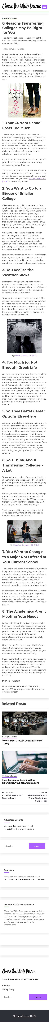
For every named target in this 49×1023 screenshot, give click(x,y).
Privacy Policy (8, 989)
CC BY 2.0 (33, 356)
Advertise (15, 826)
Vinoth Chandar (21, 356)
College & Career (9, 18)
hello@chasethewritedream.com (19, 829)
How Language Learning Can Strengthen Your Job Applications (20, 781)
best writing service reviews (16, 879)
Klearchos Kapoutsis (21, 545)
